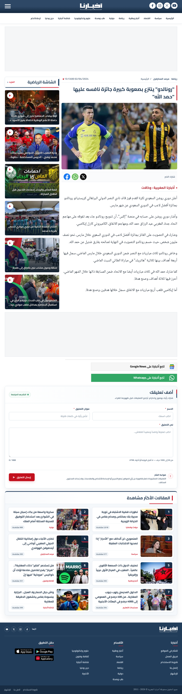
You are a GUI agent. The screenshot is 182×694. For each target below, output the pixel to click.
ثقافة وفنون (82, 656)
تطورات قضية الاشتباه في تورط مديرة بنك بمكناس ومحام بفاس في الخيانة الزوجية (117, 516)
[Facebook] (27, 629)
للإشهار (174, 673)
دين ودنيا (49, 18)
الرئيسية (170, 18)
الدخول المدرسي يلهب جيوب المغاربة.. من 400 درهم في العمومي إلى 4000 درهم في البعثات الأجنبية (116, 597)
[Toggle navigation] (8, 6)
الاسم (169, 409)
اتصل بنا (17, 689)
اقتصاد (147, 18)
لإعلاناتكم (36, 18)
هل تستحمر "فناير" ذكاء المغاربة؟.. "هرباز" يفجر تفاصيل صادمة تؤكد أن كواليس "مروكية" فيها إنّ (33, 570)
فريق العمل (171, 656)
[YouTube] (7, 629)
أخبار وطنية (134, 18)
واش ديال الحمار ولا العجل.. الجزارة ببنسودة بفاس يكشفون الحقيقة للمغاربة (34, 597)
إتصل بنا (174, 668)
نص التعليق (166, 425)
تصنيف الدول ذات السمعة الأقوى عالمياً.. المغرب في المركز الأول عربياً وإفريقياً (117, 570)
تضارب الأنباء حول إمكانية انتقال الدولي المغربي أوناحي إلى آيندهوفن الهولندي (35, 543)
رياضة (121, 18)
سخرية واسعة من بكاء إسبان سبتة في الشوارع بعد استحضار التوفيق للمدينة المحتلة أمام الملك (33, 516)
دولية (111, 18)
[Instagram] (20, 629)
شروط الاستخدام (169, 662)
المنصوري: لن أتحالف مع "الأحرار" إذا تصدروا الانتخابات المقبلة (117, 541)
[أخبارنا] (168, 629)
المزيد (11, 82)
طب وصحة (100, 18)
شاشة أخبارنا (64, 18)
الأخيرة (85, 673)
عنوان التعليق (82, 409)
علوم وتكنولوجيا (82, 18)
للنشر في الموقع (169, 651)
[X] (13, 629)
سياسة (158, 18)
